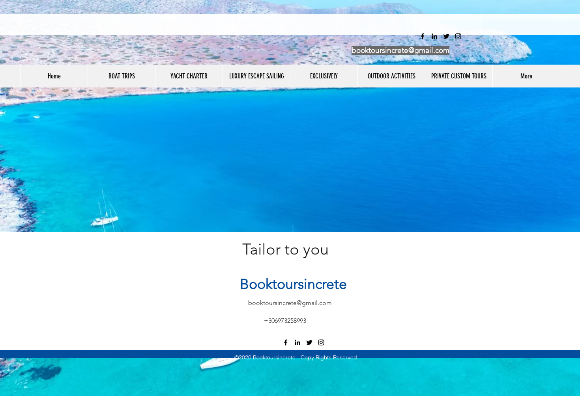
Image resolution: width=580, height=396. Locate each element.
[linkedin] (297, 342)
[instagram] (321, 342)
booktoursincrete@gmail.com (400, 50)
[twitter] (309, 342)
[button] (121, 76)
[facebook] (286, 342)
